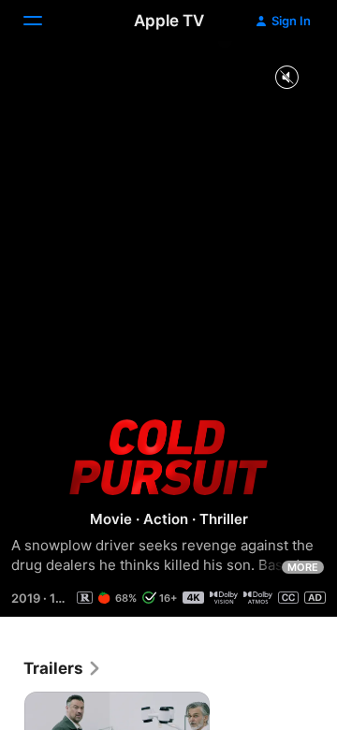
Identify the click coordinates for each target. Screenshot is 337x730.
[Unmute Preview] (286, 78)
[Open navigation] (44, 20)
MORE (302, 567)
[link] (62, 668)
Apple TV (169, 20)
